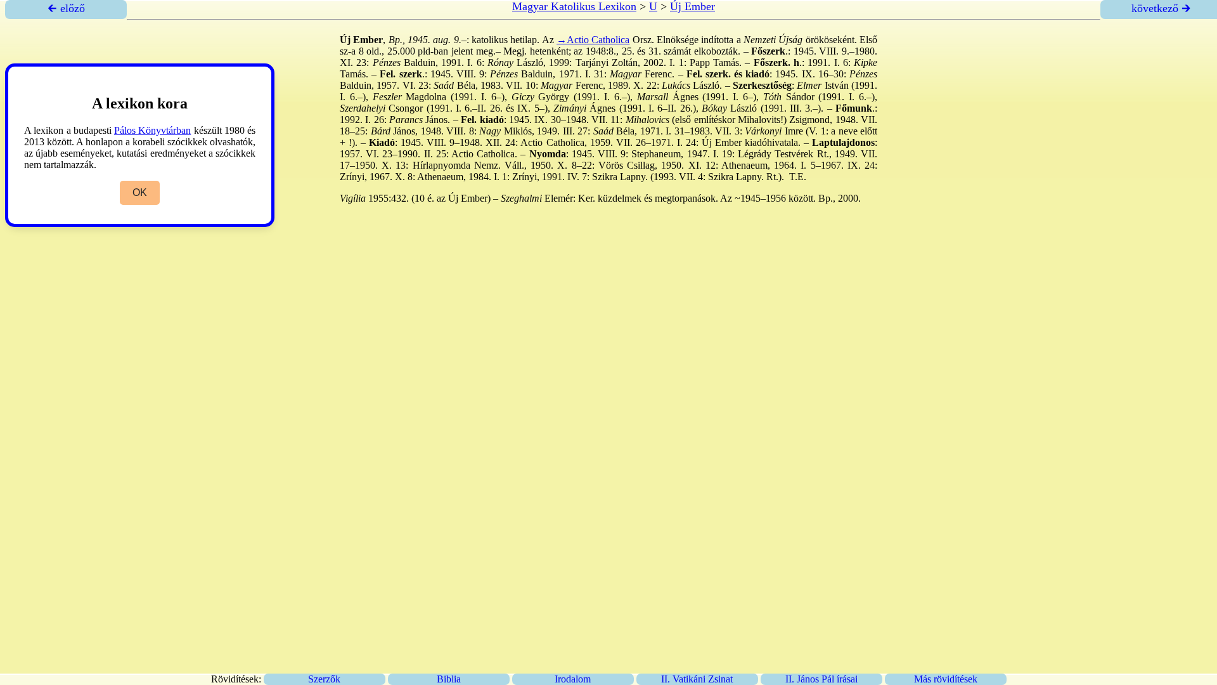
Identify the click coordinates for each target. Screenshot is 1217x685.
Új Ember (692, 6)
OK (139, 192)
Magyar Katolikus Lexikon (574, 6)
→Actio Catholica (593, 39)
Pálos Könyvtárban (152, 130)
